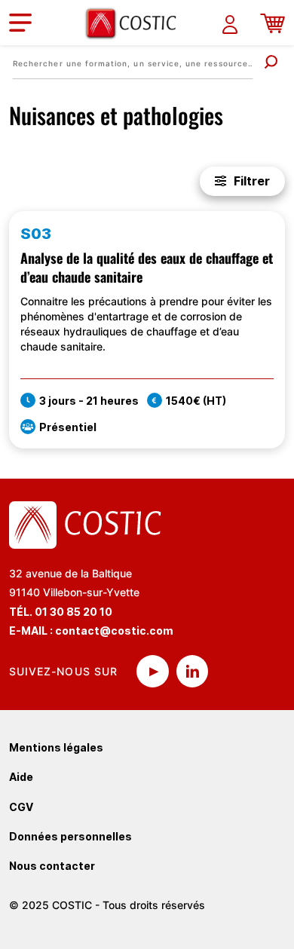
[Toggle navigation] (20, 22)
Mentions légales (56, 747)
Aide (21, 776)
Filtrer (252, 180)
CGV (21, 807)
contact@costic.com (114, 630)
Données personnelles (70, 836)
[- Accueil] (136, 23)
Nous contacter (52, 865)
